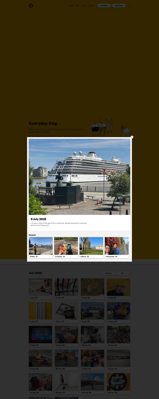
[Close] (132, 137)
